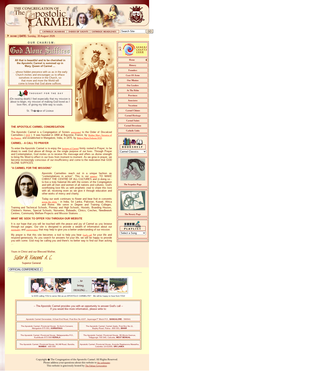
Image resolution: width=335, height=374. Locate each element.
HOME (13, 36)
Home (132, 60)
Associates (132, 100)
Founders (132, 70)
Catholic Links (133, 130)
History (132, 65)
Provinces (132, 95)
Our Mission (132, 80)
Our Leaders (133, 85)
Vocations (132, 105)
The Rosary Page (133, 214)
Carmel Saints (132, 120)
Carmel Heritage (133, 115)
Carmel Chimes (133, 110)
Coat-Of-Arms (133, 75)
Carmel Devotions (132, 125)
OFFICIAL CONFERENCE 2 (25, 269)
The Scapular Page (133, 184)
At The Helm (133, 90)
